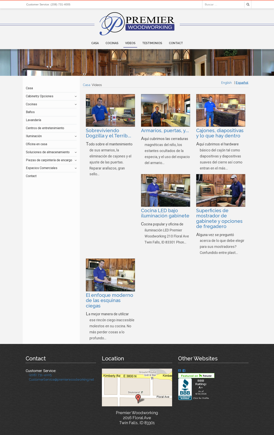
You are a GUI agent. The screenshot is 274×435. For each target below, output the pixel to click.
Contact (176, 43)
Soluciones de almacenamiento (48, 152)
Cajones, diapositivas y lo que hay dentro (220, 133)
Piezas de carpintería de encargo (49, 160)
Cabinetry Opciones (39, 96)
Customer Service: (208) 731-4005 (48, 4)
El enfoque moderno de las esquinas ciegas (109, 300)
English (226, 83)
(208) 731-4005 (40, 375)
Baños (30, 112)
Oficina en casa (36, 144)
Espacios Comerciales (41, 168)
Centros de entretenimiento (45, 128)
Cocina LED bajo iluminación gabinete (165, 213)
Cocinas (112, 43)
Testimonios (152, 43)
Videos (130, 43)
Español (242, 83)
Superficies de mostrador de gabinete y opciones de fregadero (219, 218)
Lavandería (33, 120)
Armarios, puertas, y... (165, 130)
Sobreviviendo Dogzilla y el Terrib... (108, 133)
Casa (95, 43)
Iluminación (34, 136)
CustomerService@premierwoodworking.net (61, 379)
